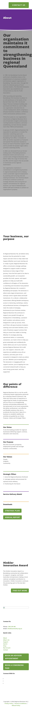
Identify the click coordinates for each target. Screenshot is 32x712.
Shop (4, 646)
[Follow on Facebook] (4, 679)
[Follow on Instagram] (4, 683)
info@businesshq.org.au (14, 628)
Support (5, 642)
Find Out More (20, 590)
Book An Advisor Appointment (13, 657)
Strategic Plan (12, 510)
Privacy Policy (9, 703)
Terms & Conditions (20, 703)
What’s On (6, 640)
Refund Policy (16, 705)
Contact (5, 650)
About (5, 638)
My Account (6, 648)
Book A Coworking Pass (14, 666)
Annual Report (12, 517)
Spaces (5, 644)
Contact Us (18, 5)
